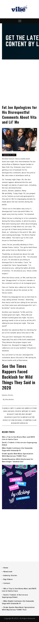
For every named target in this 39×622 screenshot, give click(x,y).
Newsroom (7, 572)
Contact (6, 583)
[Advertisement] (19, 80)
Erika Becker (9, 399)
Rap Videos (8, 579)
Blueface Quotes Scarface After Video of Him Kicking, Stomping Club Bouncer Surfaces (19, 420)
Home (5, 568)
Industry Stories (7, 395)
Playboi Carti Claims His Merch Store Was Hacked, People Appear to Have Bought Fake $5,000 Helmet (19, 411)
